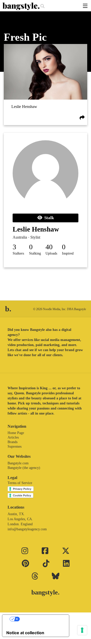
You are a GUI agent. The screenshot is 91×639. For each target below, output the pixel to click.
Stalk (48, 217)
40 (49, 247)
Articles (13, 437)
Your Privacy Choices (41, 619)
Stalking (35, 253)
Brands (12, 442)
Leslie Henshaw (24, 107)
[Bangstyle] (21, 6)
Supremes (14, 446)
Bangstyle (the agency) (24, 468)
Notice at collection (25, 632)
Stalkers (18, 253)
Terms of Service (20, 483)
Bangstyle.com (18, 463)
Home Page (16, 433)
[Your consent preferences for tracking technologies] (82, 630)
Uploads (51, 253)
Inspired (68, 253)
